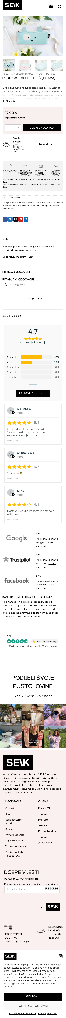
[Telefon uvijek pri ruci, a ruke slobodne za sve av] (55, 737)
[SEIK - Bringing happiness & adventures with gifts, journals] (20, 6)
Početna (8, 74)
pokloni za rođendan (17, 206)
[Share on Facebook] (5, 219)
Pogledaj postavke (33, 1006)
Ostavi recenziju (33, 393)
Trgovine (43, 837)
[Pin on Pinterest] (20, 219)
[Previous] (8, 36)
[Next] (58, 36)
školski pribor (46, 206)
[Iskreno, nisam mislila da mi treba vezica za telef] (11, 715)
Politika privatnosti (47, 1013)
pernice (50, 74)
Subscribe (51, 889)
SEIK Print (43, 825)
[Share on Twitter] (10, 219)
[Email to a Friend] (15, 219)
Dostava (10, 829)
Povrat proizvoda (14, 835)
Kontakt (9, 808)
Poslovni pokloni (47, 831)
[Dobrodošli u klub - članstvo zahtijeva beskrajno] (11, 737)
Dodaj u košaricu (42, 128)
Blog (7, 814)
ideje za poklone (18, 203)
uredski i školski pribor (29, 74)
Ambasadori (45, 842)
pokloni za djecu (39, 203)
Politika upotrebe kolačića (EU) (14, 854)
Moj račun (43, 820)
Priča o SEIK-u (46, 808)
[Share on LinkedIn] (26, 219)
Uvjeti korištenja (14, 840)
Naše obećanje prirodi (13, 822)
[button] (60, 956)
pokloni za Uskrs (33, 206)
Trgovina (43, 814)
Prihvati (33, 996)
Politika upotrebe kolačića (22, 1013)
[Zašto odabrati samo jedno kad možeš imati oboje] (33, 737)
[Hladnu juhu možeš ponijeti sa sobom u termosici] (55, 715)
